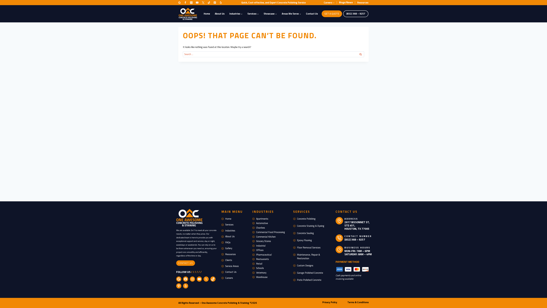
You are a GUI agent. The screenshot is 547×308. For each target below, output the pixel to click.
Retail (259, 264)
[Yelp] (220, 2)
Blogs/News (346, 2)
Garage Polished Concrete (310, 273)
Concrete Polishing (306, 219)
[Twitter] (203, 2)
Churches (260, 228)
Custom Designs (305, 265)
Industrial (261, 246)
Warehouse (262, 277)
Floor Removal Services (309, 247)
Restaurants (262, 259)
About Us (219, 14)
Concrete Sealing (305, 233)
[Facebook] (185, 2)
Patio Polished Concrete (309, 280)
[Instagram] (191, 2)
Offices (260, 250)
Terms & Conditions (358, 302)
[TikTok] (209, 2)
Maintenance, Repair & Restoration (308, 256)
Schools (260, 268)
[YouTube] (197, 2)
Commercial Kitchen (266, 237)
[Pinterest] (214, 2)
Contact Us (312, 14)
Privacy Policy (329, 302)
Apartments (262, 219)
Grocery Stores (263, 241)
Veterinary (261, 272)
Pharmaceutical (264, 255)
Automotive (262, 223)
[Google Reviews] (179, 2)
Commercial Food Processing (270, 232)
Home (207, 14)
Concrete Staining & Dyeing (310, 226)
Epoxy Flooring (304, 240)
